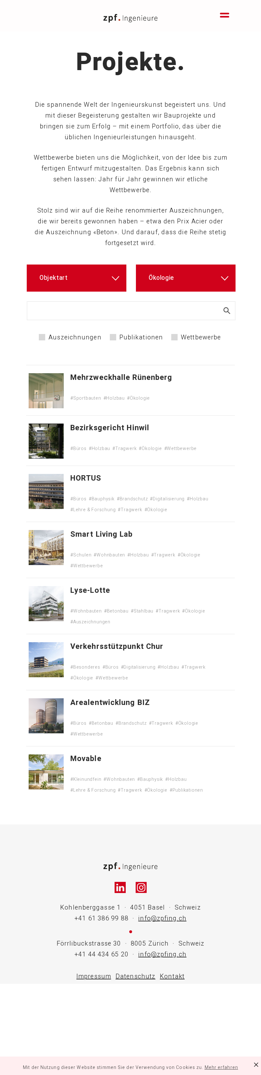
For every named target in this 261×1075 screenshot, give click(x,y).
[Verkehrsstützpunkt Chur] (46, 659)
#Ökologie (138, 398)
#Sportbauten (85, 398)
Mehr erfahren (221, 1067)
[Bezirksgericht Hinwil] (46, 441)
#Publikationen (186, 790)
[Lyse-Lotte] (46, 603)
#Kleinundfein (85, 779)
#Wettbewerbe (180, 448)
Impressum (93, 976)
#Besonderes (85, 667)
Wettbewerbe (201, 337)
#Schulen (80, 555)
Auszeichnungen (74, 337)
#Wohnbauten (109, 555)
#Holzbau (114, 398)
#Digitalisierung (167, 499)
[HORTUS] (46, 491)
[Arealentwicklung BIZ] (46, 715)
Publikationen (141, 337)
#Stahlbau (142, 611)
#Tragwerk (124, 448)
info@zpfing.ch (162, 918)
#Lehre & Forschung (93, 509)
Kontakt (172, 976)
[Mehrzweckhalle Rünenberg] (46, 390)
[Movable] (46, 771)
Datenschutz (135, 976)
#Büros (78, 448)
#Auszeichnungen (90, 622)
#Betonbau (116, 611)
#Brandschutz (132, 499)
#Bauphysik (102, 499)
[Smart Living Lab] (46, 547)
